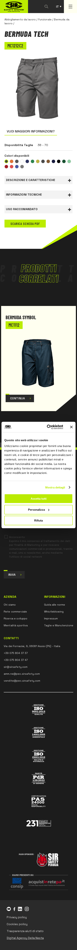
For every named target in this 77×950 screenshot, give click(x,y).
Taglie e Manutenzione (58, 625)
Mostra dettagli (55, 487)
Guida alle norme (54, 604)
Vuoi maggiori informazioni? (31, 131)
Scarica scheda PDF (25, 224)
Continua (17, 398)
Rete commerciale (15, 611)
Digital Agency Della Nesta (25, 938)
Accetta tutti (39, 498)
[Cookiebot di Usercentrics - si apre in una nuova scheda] (47, 427)
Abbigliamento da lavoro (20, 19)
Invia (12, 575)
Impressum (51, 618)
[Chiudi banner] (71, 427)
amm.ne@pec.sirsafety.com (22, 673)
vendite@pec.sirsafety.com (22, 680)
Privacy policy (17, 917)
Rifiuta (38, 520)
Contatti (11, 638)
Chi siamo (10, 604)
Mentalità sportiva (16, 625)
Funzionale (45, 19)
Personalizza (36, 509)
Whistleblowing (54, 611)
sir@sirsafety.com (15, 667)
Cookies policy (17, 924)
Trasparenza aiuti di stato (25, 931)
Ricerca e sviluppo (15, 618)
